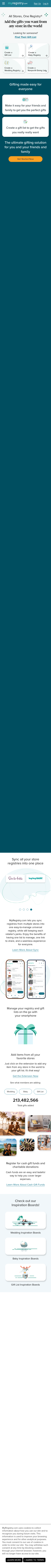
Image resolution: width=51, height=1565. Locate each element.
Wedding (11, 1091)
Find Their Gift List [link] (25, 37)
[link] (14, 50)
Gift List (40, 1091)
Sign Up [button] (37, 3)
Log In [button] (45, 3)
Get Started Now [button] (25, 159)
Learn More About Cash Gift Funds (25, 1184)
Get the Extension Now (25, 1076)
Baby (25, 1091)
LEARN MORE (14, 1560)
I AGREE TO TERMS (34, 1560)
